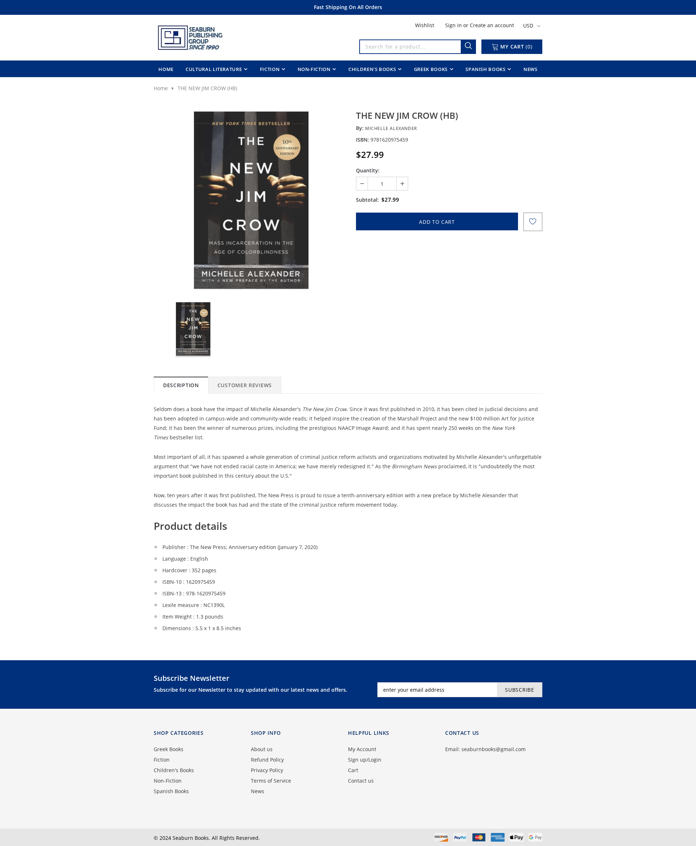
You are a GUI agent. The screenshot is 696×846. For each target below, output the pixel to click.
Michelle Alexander (391, 128)
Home (161, 88)
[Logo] (189, 36)
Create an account (492, 25)
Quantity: (368, 170)
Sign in (454, 25)
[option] (251, 200)
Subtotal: (367, 199)
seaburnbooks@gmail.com (493, 749)
